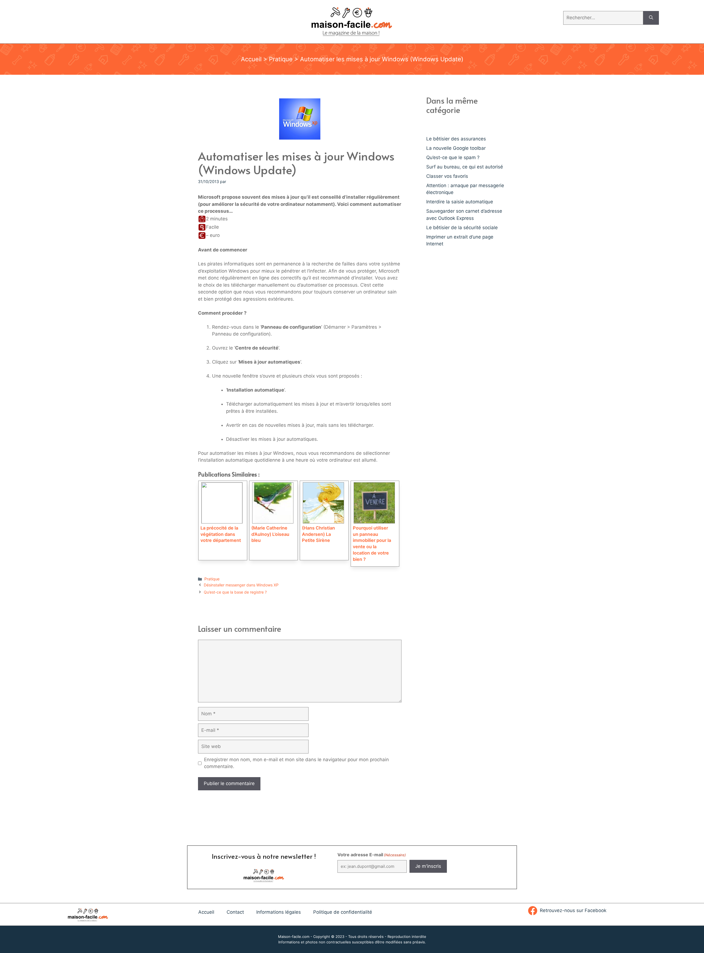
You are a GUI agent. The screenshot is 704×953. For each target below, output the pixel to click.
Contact (235, 912)
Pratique (281, 59)
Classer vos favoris (447, 176)
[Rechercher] (651, 18)
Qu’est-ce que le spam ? (453, 157)
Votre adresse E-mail (371, 854)
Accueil (251, 59)
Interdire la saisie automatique (459, 201)
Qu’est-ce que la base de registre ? (235, 592)
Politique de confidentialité (342, 912)
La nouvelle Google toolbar (456, 148)
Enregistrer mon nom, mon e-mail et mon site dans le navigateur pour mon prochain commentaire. (296, 763)
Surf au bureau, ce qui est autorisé (464, 167)
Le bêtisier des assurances (456, 139)
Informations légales (278, 912)
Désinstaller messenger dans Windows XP (241, 585)
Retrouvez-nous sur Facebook (573, 910)
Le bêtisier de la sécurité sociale (462, 227)
